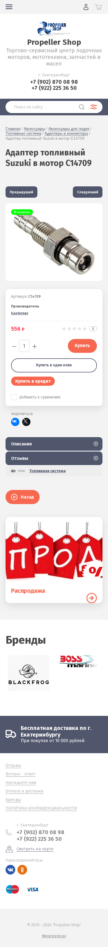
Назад (27, 497)
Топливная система (23, 133)
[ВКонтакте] (15, 422)
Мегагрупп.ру (54, 936)
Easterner (19, 313)
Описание (21, 444)
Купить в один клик (54, 365)
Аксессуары (34, 128)
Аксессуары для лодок (68, 128)
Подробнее (91, 598)
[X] (26, 422)
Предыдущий (21, 192)
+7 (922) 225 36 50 (54, 88)
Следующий (87, 192)
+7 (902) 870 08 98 (54, 82)
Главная (13, 128)
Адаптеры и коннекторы (66, 133)
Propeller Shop (54, 42)
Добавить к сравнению (40, 397)
